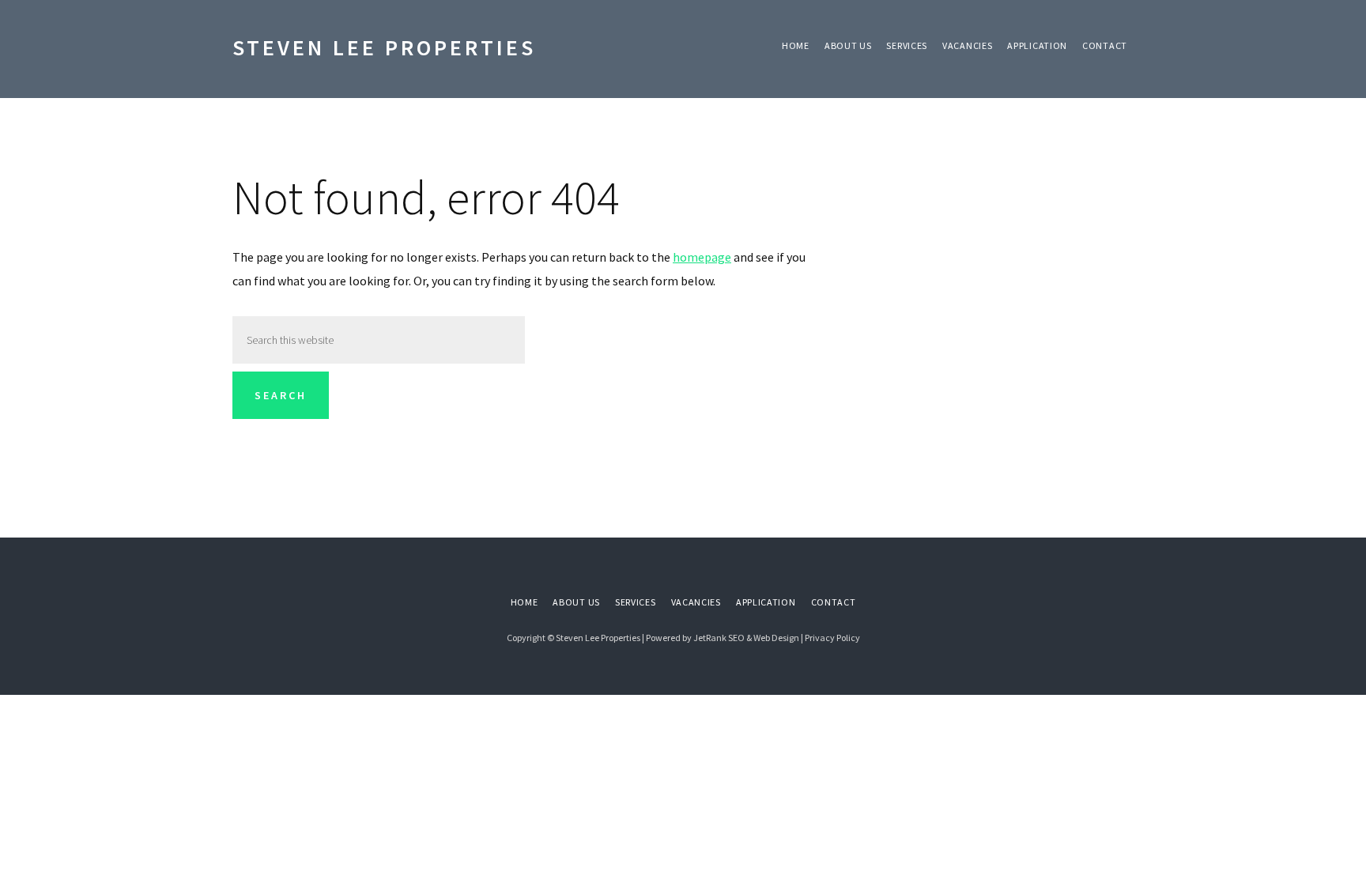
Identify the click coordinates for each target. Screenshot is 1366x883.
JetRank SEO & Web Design (746, 637)
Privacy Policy (832, 637)
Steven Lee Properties (384, 47)
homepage (702, 257)
